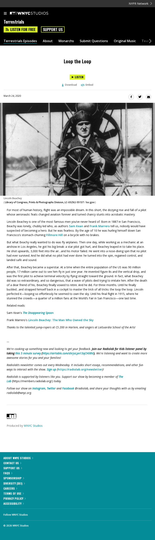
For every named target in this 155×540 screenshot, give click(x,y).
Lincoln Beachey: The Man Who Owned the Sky (61, 320)
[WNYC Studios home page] (34, 13)
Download (71, 84)
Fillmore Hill (54, 235)
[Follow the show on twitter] (46, 514)
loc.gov (90, 202)
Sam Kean (76, 226)
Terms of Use (12, 493)
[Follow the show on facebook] (35, 514)
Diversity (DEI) (12, 483)
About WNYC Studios (17, 458)
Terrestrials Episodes (20, 41)
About (48, 41)
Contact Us (11, 463)
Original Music (125, 41)
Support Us (53, 29)
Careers (9, 488)
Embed (89, 84)
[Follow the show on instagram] (57, 514)
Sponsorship (12, 478)
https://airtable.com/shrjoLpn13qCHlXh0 (68, 353)
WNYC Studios (33, 426)
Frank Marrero (100, 226)
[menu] (5, 14)
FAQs (6, 473)
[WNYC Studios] (11, 418)
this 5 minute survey (28, 353)
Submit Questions (94, 41)
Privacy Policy (13, 498)
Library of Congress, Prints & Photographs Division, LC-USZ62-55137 (44, 202)
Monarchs (66, 41)
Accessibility (12, 503)
